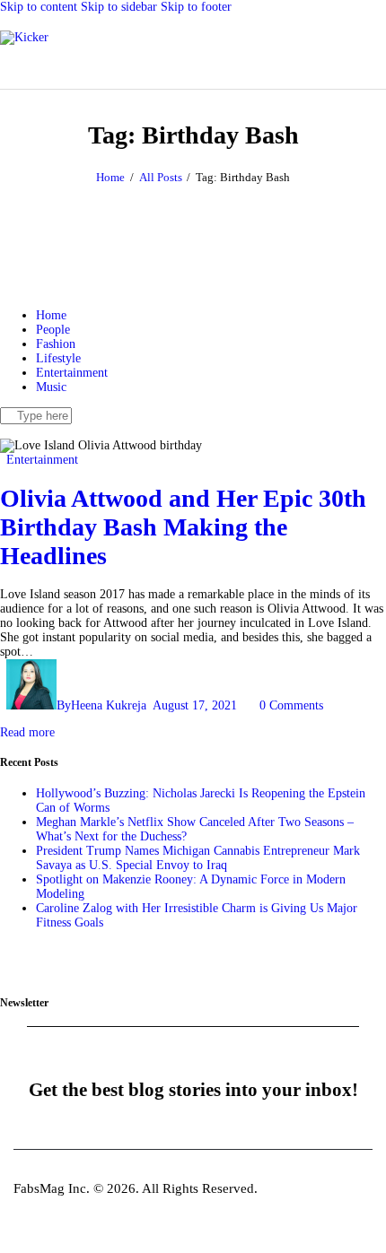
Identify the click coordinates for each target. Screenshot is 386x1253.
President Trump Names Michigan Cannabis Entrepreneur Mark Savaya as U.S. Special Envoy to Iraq (198, 858)
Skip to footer (196, 6)
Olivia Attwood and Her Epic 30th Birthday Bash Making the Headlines (183, 527)
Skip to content (38, 6)
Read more (27, 732)
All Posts (160, 177)
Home (110, 177)
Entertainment (42, 459)
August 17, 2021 (195, 705)
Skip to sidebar (119, 6)
